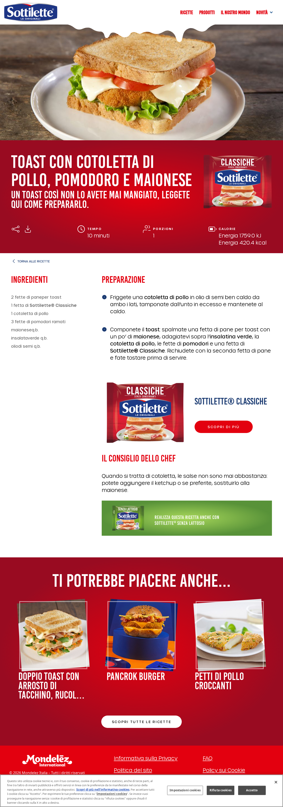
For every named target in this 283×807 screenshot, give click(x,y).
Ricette (186, 12)
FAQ (207, 758)
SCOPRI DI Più (224, 427)
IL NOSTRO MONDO (235, 12)
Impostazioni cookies (185, 790)
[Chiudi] (276, 782)
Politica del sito (133, 770)
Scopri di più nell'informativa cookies (102, 790)
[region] (141, 791)
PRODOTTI (207, 12)
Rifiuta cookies (220, 790)
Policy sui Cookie (224, 770)
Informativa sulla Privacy (146, 758)
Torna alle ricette (33, 261)
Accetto (252, 790)
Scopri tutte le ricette (141, 722)
